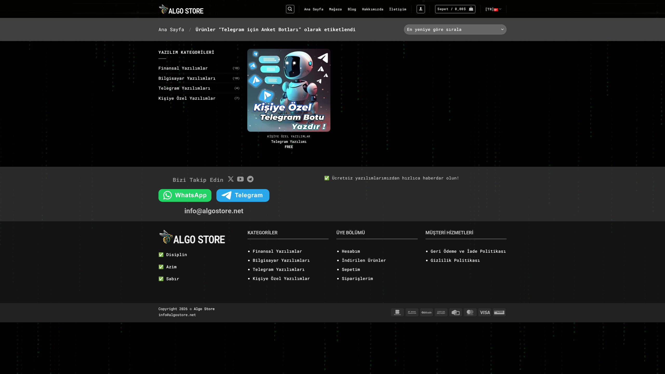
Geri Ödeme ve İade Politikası (468, 251)
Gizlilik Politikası (455, 260)
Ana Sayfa (313, 9)
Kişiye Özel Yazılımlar (187, 98)
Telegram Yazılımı (289, 141)
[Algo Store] (192, 9)
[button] (290, 9)
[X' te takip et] (231, 179)
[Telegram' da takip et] (250, 179)
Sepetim (351, 269)
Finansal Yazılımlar (183, 68)
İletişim (397, 9)
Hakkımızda (373, 9)
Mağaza (335, 9)
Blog (352, 9)
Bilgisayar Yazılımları (187, 78)
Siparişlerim (357, 278)
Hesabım (351, 251)
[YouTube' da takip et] (240, 179)
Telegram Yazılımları (184, 88)
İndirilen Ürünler (364, 260)
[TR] (489, 9)
